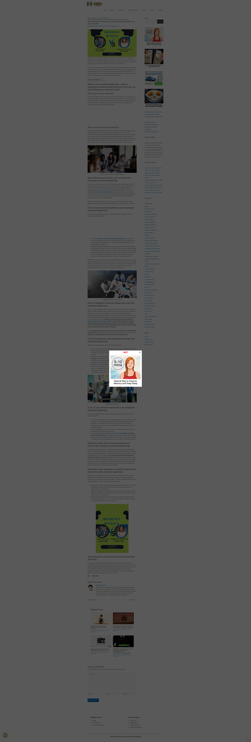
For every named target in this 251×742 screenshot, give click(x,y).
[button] (140, 352)
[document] (125, 371)
